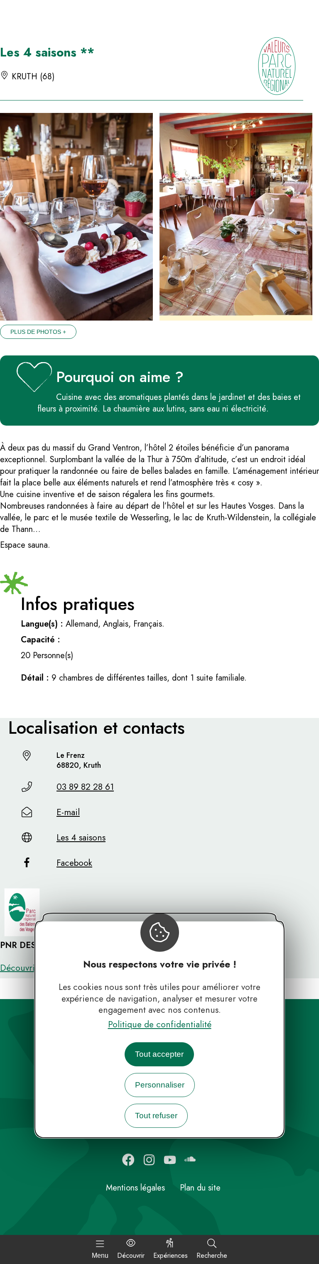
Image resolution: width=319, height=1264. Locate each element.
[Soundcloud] (190, 1160)
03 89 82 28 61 (85, 787)
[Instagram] (149, 1160)
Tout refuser (156, 1115)
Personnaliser (159, 1084)
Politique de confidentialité (159, 1024)
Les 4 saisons (81, 837)
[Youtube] (170, 1160)
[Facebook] (128, 1160)
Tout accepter (159, 1054)
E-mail (68, 812)
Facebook (74, 863)
